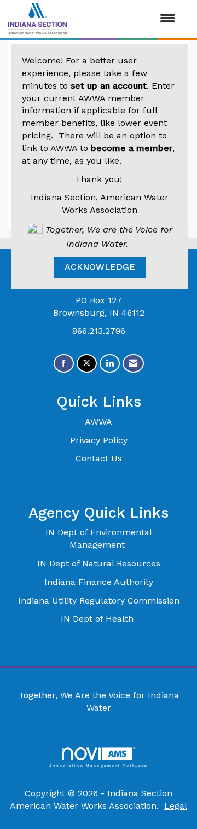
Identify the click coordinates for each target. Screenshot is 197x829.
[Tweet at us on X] (87, 363)
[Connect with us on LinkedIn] (110, 363)
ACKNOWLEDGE (100, 267)
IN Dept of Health (98, 618)
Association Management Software (98, 765)
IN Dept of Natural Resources (98, 563)
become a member (131, 148)
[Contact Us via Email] (133, 363)
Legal (175, 806)
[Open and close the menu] (126, 19)
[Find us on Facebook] (64, 363)
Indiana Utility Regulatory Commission (98, 600)
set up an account (109, 85)
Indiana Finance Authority (98, 582)
